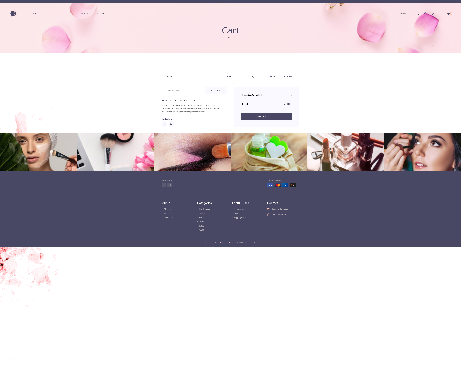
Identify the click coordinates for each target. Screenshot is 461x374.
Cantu (201, 221)
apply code (216, 90)
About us (167, 209)
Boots (201, 217)
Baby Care (85, 14)
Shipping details (240, 217)
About (46, 14)
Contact (101, 14)
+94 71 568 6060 (278, 214)
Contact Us (168, 217)
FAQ (236, 213)
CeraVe (202, 213)
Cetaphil (202, 226)
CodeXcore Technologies (227, 243)
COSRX (202, 230)
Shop (59, 14)
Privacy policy (240, 209)
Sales (71, 14)
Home (227, 37)
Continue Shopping (256, 116)
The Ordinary (204, 209)
